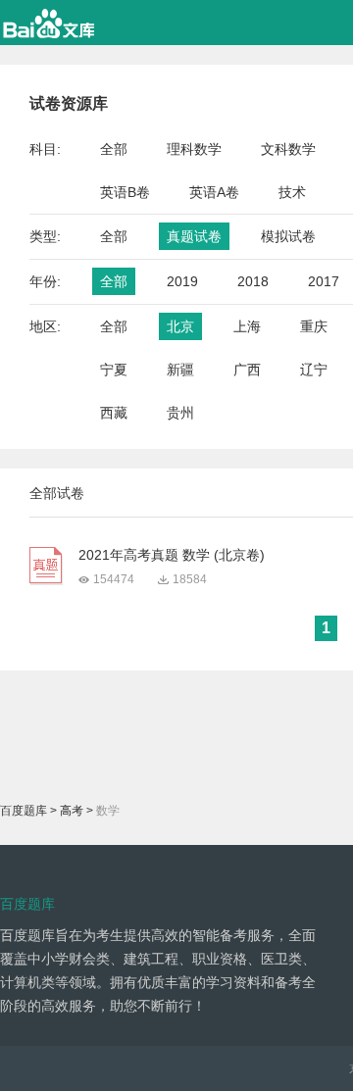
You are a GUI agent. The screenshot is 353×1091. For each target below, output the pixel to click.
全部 (113, 149)
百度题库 (23, 811)
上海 (247, 326)
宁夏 (113, 369)
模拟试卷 (288, 236)
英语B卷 (125, 192)
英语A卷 (214, 192)
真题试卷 (194, 236)
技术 (292, 192)
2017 (323, 281)
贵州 (180, 413)
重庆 (314, 326)
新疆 (180, 369)
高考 (71, 811)
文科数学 (288, 149)
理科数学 (194, 149)
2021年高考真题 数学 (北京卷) (171, 555)
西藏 (113, 413)
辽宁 (314, 369)
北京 (180, 326)
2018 (253, 281)
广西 (247, 369)
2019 (182, 281)
